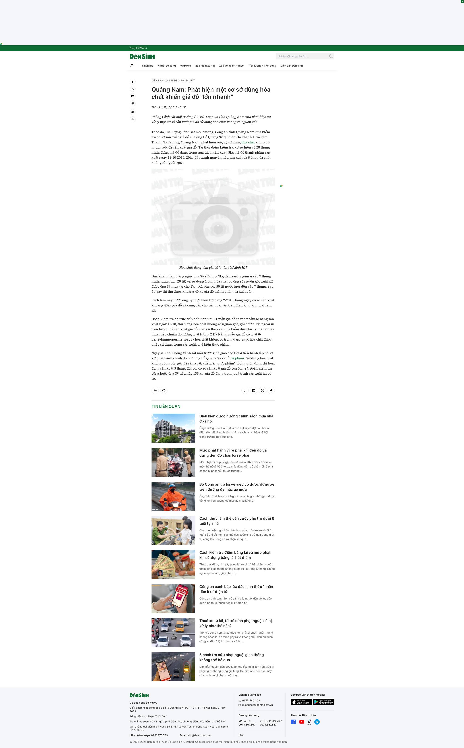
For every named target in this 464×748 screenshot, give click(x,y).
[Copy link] (133, 103)
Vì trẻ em (185, 65)
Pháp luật (188, 80)
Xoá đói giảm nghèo (231, 65)
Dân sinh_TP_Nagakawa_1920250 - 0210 (232, 2)
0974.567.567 (268, 724)
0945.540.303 (251, 700)
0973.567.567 (247, 724)
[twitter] (133, 89)
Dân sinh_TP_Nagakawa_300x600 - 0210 (307, 83)
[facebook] (133, 82)
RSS (241, 734)
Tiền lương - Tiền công (262, 65)
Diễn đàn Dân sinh (292, 65)
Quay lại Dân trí (138, 48)
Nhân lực (147, 65)
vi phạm (237, 358)
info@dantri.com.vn (199, 735)
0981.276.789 (159, 735)
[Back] (133, 119)
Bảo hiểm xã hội (205, 65)
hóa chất (248, 142)
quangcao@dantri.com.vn (257, 704)
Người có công (167, 65)
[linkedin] (133, 96)
